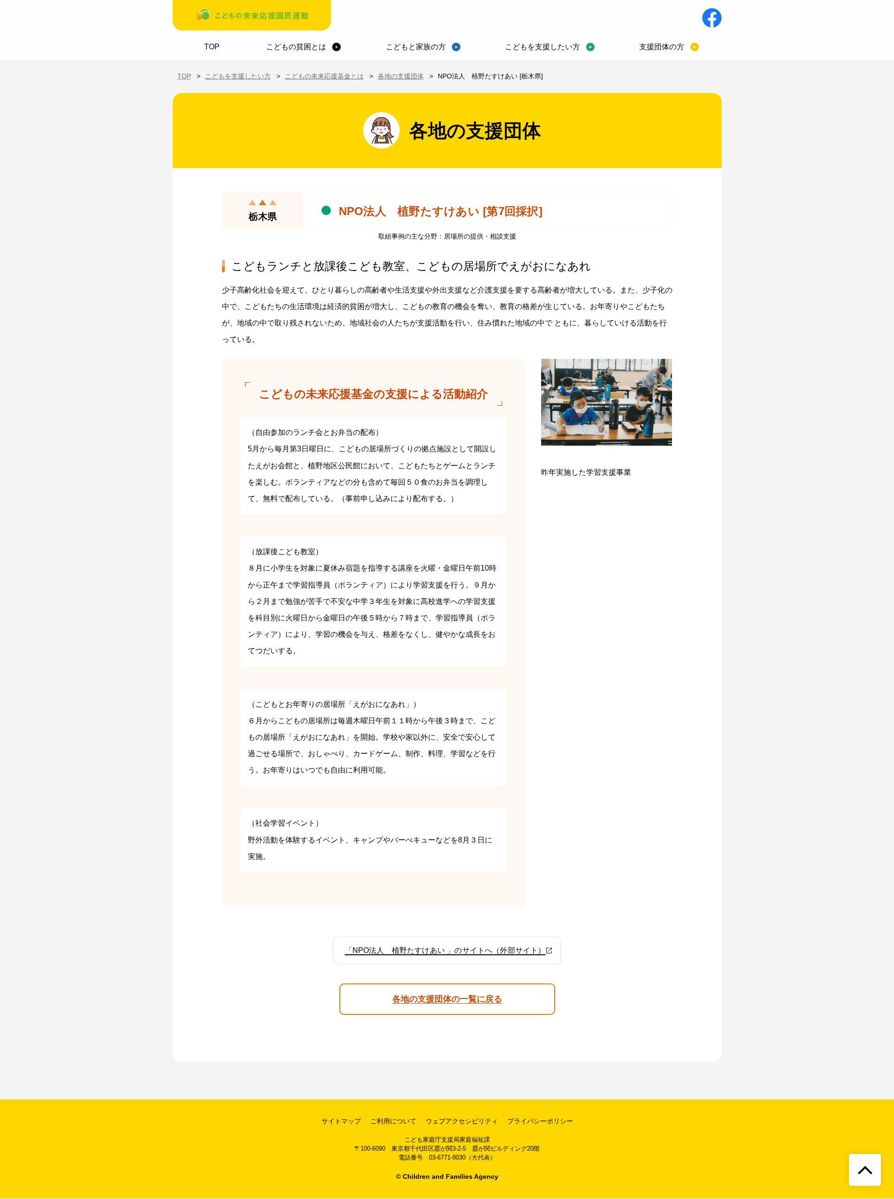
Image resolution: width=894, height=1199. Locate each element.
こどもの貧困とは (296, 47)
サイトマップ (341, 1121)
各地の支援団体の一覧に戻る (447, 999)
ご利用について (393, 1121)
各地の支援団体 (401, 76)
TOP (212, 47)
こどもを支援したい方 (542, 47)
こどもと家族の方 (416, 47)
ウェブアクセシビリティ (462, 1121)
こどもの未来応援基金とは (324, 76)
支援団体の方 (661, 47)
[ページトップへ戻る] (865, 1170)
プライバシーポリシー (540, 1121)
